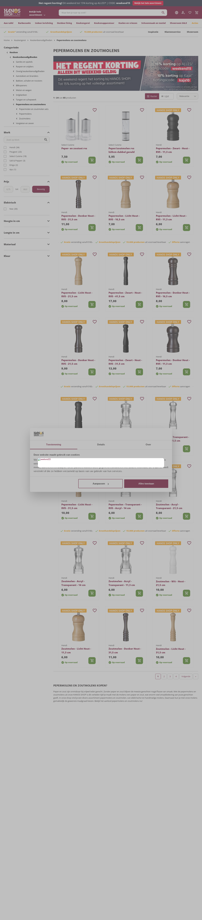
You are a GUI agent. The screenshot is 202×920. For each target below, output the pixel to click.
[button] (161, 461)
